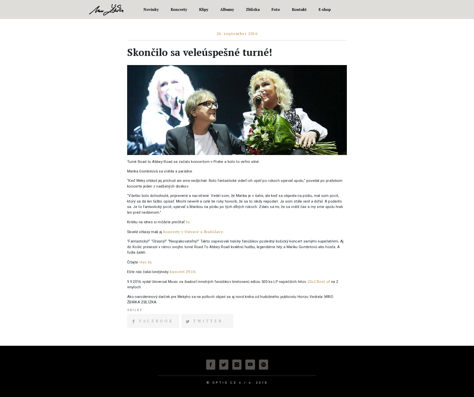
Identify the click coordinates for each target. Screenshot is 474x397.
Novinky (151, 9)
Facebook (156, 320)
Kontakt (299, 9)
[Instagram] (236, 365)
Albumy (227, 9)
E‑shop (324, 9)
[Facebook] (210, 365)
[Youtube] (250, 365)
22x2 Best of (318, 281)
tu (188, 221)
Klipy (203, 9)
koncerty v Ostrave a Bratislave (193, 231)
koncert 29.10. (183, 271)
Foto (276, 9)
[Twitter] (223, 365)
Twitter (208, 320)
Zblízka (253, 9)
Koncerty (179, 9)
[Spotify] (263, 365)
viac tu (145, 261)
